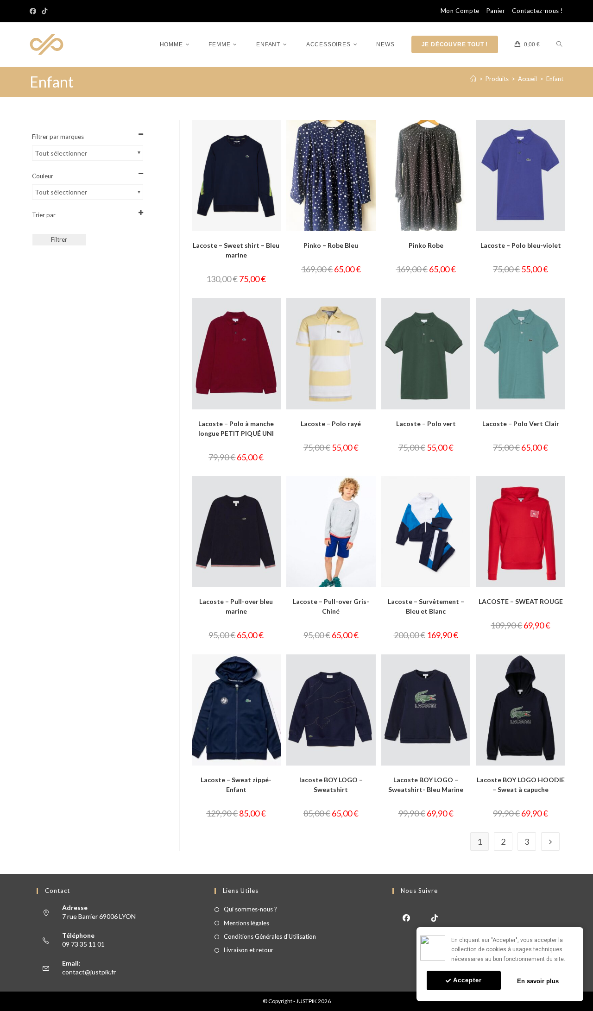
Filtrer (59, 239)
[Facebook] (34, 11)
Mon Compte (460, 10)
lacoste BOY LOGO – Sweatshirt (331, 784)
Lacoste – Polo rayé (331, 423)
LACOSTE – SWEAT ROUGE (521, 601)
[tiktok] (435, 917)
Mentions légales (246, 923)
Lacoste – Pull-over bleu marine (236, 606)
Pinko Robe (426, 245)
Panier (495, 10)
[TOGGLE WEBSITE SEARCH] (559, 45)
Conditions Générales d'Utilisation (270, 936)
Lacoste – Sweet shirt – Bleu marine (236, 250)
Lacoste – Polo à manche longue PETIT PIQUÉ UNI (236, 428)
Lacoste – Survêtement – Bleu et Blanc (426, 606)
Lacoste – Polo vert (426, 423)
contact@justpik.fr (89, 972)
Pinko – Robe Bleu (330, 245)
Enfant (554, 78)
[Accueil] (473, 78)
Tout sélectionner (61, 153)
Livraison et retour (248, 950)
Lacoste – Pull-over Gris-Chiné (331, 606)
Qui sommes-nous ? (250, 909)
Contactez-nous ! (537, 10)
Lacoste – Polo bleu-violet (520, 245)
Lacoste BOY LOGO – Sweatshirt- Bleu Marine (425, 784)
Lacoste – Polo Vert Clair (520, 423)
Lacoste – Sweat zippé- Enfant (236, 784)
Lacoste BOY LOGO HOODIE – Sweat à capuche (521, 784)
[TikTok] (44, 11)
